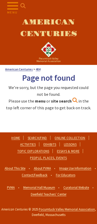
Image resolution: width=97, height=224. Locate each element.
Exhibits (49, 144)
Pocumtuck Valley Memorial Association (67, 209)
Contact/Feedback (34, 175)
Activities (28, 144)
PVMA (11, 187)
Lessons (70, 144)
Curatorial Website (76, 187)
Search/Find (37, 138)
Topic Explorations (33, 151)
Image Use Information (75, 168)
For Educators (65, 175)
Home (15, 138)
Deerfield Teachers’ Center (48, 194)
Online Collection (70, 138)
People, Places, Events (48, 158)
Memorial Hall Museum (39, 187)
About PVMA (42, 168)
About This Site (15, 168)
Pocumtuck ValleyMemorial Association (48, 60)
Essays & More (68, 151)
